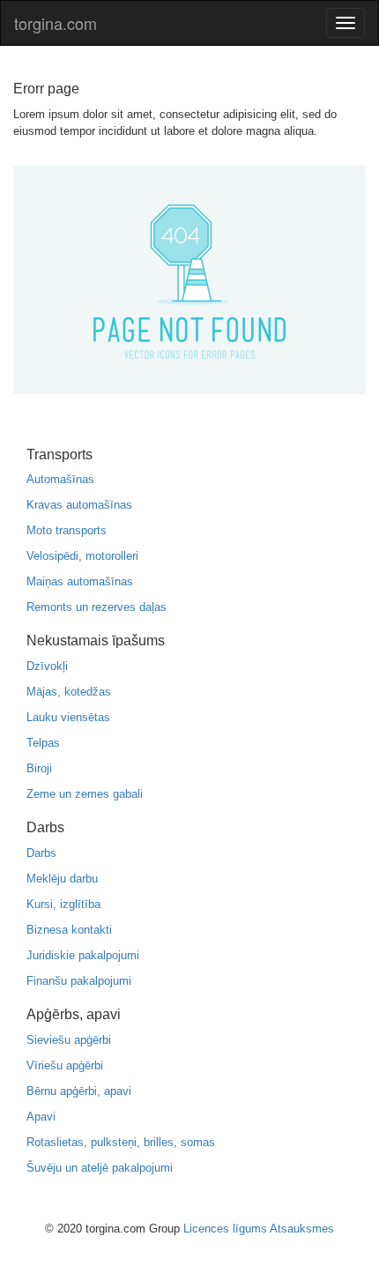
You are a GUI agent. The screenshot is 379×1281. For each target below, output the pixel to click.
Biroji (39, 768)
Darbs (41, 853)
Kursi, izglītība (63, 904)
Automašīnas (60, 479)
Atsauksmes (302, 1228)
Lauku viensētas (68, 717)
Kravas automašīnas (79, 504)
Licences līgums (225, 1228)
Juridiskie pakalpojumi (82, 955)
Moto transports (66, 530)
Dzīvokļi (47, 666)
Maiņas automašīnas (79, 581)
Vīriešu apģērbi (64, 1065)
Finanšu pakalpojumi (78, 980)
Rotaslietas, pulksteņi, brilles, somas (120, 1142)
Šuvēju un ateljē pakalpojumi (99, 1167)
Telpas (43, 742)
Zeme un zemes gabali (84, 794)
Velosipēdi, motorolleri (82, 555)
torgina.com (55, 22)
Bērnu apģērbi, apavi (78, 1091)
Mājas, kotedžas (68, 691)
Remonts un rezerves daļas (96, 607)
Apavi (41, 1116)
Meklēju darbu (62, 878)
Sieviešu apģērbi (68, 1039)
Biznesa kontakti (69, 929)
